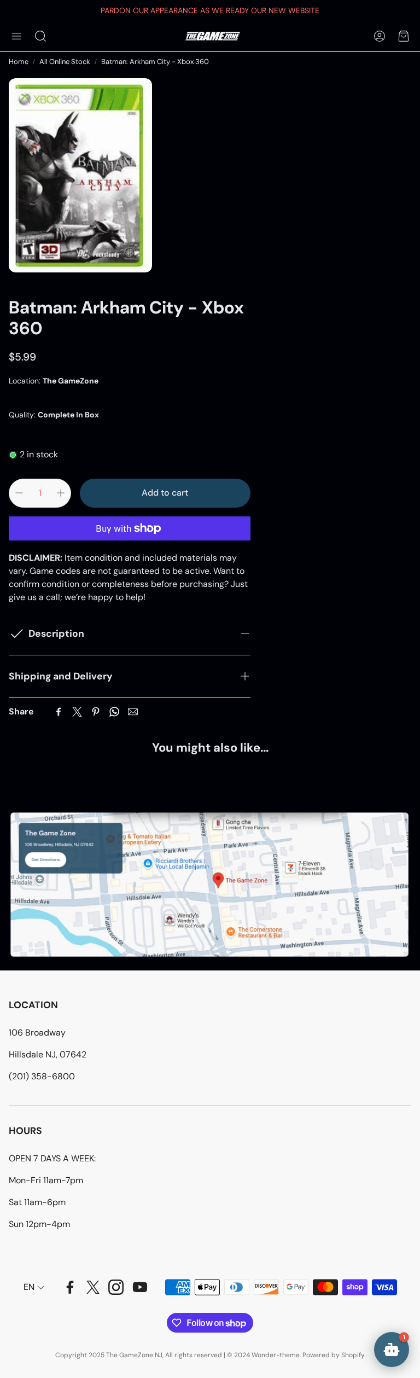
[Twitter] (77, 712)
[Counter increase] (61, 493)
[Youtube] (140, 1287)
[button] (16, 36)
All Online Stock (64, 61)
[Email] (133, 712)
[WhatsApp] (114, 712)
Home (18, 61)
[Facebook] (58, 712)
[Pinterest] (96, 712)
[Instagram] (116, 1287)
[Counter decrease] (19, 493)
